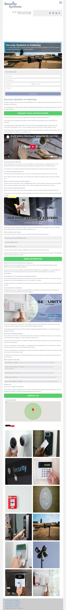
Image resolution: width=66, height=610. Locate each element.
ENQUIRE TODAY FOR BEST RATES (33, 113)
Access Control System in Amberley (14, 608)
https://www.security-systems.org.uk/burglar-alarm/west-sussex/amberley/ (38, 377)
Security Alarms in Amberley (12, 600)
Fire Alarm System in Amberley (13, 601)
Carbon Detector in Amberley (12, 603)
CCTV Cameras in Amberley (12, 605)
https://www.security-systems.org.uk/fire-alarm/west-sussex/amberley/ (37, 362)
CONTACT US (33, 396)
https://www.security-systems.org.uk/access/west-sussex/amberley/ (41, 381)
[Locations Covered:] (4, 2)
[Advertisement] (33, 29)
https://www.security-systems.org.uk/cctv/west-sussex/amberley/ (37, 372)
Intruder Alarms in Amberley (12, 606)
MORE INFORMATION (33, 259)
